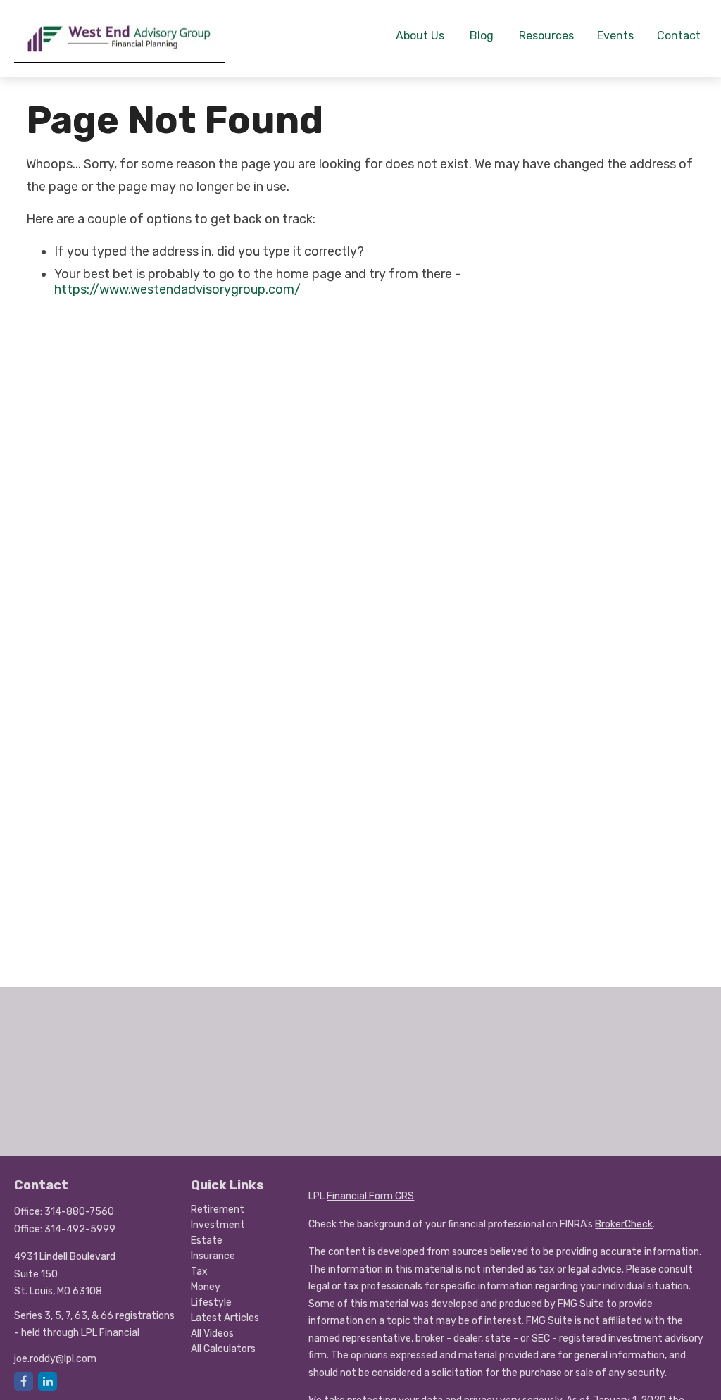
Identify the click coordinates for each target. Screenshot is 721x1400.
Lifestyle (211, 1302)
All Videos (212, 1333)
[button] (420, 34)
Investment (218, 1225)
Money (205, 1287)
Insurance (213, 1256)
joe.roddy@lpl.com (55, 1359)
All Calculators (223, 1349)
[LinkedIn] (47, 1381)
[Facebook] (23, 1381)
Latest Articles (225, 1318)
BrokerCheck (624, 1224)
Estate (206, 1240)
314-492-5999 (79, 1229)
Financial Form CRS (370, 1196)
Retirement (217, 1209)
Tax (199, 1271)
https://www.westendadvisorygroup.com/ (177, 289)
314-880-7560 (79, 1212)
